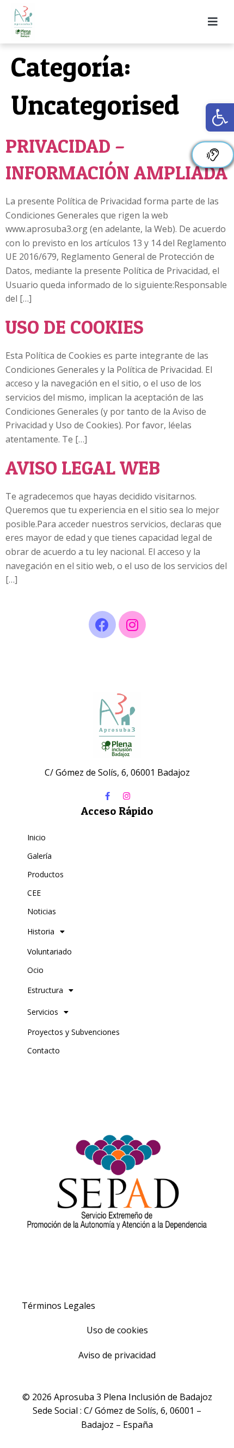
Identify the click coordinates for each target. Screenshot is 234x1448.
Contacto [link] (43, 1050)
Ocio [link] (35, 970)
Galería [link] (39, 856)
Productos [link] (45, 874)
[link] (220, 117)
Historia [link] (40, 931)
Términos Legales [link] (58, 1306)
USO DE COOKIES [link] (74, 327)
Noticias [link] (41, 911)
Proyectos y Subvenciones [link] (73, 1032)
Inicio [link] (36, 837)
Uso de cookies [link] (117, 1330)
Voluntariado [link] (49, 951)
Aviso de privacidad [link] (117, 1355)
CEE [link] (34, 893)
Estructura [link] (45, 990)
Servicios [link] (42, 1012)
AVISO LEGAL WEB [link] (82, 467)
